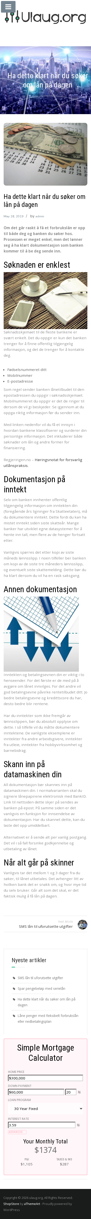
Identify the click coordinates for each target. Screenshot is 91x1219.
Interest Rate (18, 1119)
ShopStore (11, 1204)
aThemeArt (32, 1204)
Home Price (16, 1072)
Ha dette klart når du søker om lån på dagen (46, 1002)
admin (39, 216)
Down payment (20, 1086)
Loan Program (19, 1100)
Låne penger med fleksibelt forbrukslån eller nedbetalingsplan (48, 1018)
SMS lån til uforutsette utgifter (40, 977)
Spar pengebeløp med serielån (41, 988)
